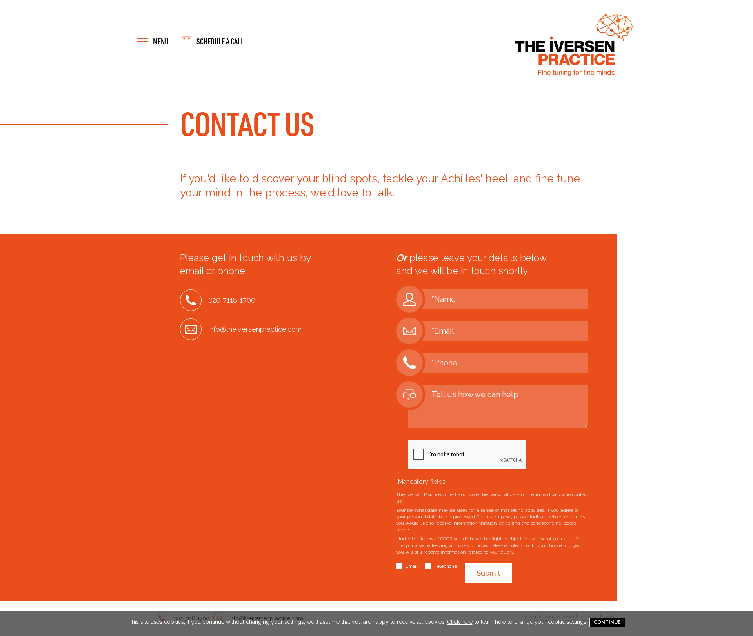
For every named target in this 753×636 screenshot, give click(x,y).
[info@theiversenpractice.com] (241, 338)
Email (411, 566)
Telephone (446, 566)
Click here (460, 622)
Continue (607, 622)
